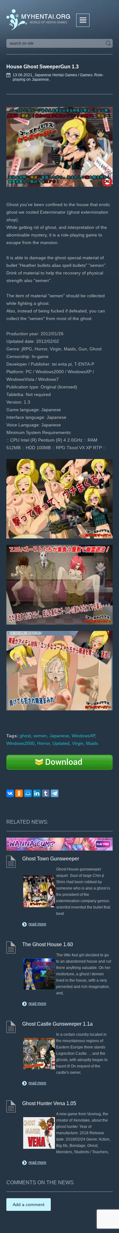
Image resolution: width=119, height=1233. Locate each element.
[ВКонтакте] (10, 793)
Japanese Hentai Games (55, 75)
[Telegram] (54, 793)
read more (37, 924)
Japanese (59, 735)
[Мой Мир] (28, 793)
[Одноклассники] (19, 793)
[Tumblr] (46, 793)
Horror (43, 743)
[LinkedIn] (37, 793)
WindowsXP (83, 735)
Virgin (77, 743)
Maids (92, 743)
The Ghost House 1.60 (47, 944)
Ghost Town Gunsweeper (50, 858)
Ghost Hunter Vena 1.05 (49, 1103)
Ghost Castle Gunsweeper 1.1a (57, 1024)
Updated (60, 743)
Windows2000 (20, 743)
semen (40, 735)
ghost (25, 735)
